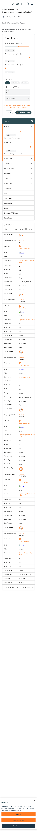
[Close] (34, 800)
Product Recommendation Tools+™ (17, 12)
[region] (18, 813)
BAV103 (21, 533)
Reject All (18, 814)
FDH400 (21, 415)
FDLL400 (21, 357)
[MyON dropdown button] (32, 3)
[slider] (18, 46)
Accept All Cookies (18, 820)
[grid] (18, 408)
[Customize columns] (15, 229)
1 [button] (17, 587)
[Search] (6, 229)
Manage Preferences (18, 825)
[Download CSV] (11, 229)
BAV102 (21, 240)
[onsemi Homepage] (17, 4)
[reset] (32, 121)
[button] (7, 82)
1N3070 (21, 300)
